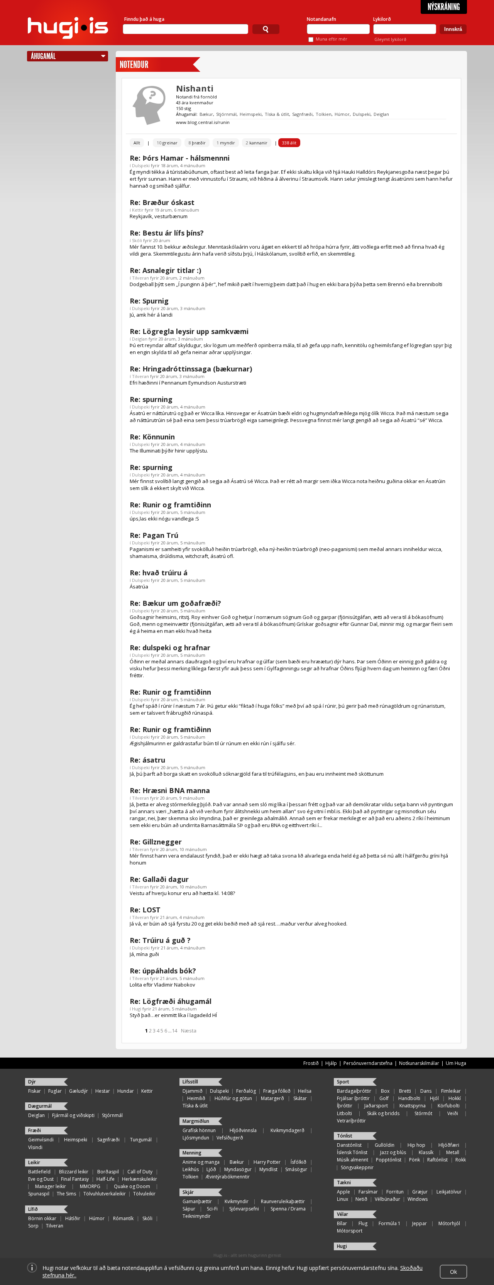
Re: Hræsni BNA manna (170, 790)
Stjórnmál (226, 114)
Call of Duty (139, 1171)
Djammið (193, 1091)
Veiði (452, 1113)
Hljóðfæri (448, 1145)
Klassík (426, 1152)
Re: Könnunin (152, 436)
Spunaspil (38, 1193)
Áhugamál (43, 56)
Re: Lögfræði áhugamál (170, 1001)
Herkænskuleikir (139, 1179)
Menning (192, 1152)
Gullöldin (384, 1145)
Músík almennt (352, 1159)
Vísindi (35, 1147)
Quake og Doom (132, 1186)
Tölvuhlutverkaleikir (104, 1193)
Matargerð (272, 1098)
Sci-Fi (212, 1208)
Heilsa (304, 1091)
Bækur (206, 114)
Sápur (189, 1208)
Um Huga (456, 1063)
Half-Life (105, 1179)
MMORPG (90, 1186)
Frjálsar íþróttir (353, 1098)
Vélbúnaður (387, 1199)
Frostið (311, 1063)
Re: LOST (145, 909)
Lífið (33, 1209)
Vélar (342, 1214)
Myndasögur (238, 1169)
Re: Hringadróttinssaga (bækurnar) (191, 368)
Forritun (395, 1191)
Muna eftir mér (331, 39)
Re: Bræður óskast (162, 202)
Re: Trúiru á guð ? (160, 940)
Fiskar (34, 1091)
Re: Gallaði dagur (159, 879)
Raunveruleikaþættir (283, 1201)
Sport (343, 1081)
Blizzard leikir (73, 1171)
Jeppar (419, 1223)
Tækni (344, 1182)
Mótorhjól (449, 1223)
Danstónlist (349, 1145)
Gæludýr (78, 1091)
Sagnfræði (302, 114)
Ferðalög (246, 1091)
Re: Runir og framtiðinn (170, 504)
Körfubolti (449, 1105)
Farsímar (368, 1191)
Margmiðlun (196, 1121)
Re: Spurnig (149, 300)
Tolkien (324, 114)
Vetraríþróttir (351, 1120)
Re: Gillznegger (156, 841)
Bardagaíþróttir (354, 1091)
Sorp (33, 1225)
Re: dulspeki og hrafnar (170, 647)
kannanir (256, 143)
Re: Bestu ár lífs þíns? (167, 232)
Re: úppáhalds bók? (163, 970)
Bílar (342, 1223)
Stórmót (423, 1113)
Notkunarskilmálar (419, 1063)
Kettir (138, 210)
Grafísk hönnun (199, 1130)
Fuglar (55, 1091)
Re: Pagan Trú (154, 535)
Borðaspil (108, 1171)
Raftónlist (437, 1159)
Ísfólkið (298, 1162)
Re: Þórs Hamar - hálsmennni (180, 158)
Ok (453, 1271)
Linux (342, 1199)
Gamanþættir (197, 1201)
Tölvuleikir (144, 1193)
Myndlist (268, 1169)
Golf (384, 1098)
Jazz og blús (393, 1152)
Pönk (414, 1159)
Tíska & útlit (277, 114)
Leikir (34, 1162)
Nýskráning (444, 7)
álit (289, 143)
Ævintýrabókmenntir (228, 1176)
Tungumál (141, 1139)
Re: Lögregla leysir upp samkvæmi (189, 331)
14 (174, 1030)
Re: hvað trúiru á (159, 572)
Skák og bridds (383, 1113)
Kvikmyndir (237, 1201)
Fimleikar (451, 1091)
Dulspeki (361, 114)
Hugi (136, 1009)
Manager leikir (50, 1186)
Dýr (32, 1081)
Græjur (420, 1191)
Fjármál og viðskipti (73, 1115)
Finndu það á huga (144, 19)
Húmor (342, 114)
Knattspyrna (412, 1105)
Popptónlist (388, 1159)
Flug (363, 1223)
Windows (418, 1199)
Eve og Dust (41, 1179)
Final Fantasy (75, 1179)
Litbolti (344, 1113)
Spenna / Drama (288, 1208)
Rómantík (123, 1218)
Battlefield (39, 1171)
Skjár (188, 1192)
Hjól (434, 1098)
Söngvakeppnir (357, 1167)
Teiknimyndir (197, 1216)
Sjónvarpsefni (244, 1208)
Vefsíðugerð (230, 1137)
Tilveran (140, 278)
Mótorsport (349, 1230)
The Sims (66, 1193)
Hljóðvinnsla (243, 1130)
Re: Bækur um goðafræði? (175, 603)
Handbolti (409, 1098)
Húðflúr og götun (233, 1098)
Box (385, 1091)
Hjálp (331, 1063)
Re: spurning (151, 399)
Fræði (34, 1130)
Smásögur (296, 1169)
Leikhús (191, 1169)
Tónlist (344, 1135)
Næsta (188, 1030)
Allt (137, 143)
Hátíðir (72, 1218)
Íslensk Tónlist (352, 1152)
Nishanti (194, 88)
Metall (452, 1152)
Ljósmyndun (196, 1137)
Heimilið (196, 1098)
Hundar (125, 1091)
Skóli (137, 240)
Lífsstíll (190, 1081)
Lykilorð (382, 19)
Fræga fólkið (277, 1091)
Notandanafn (321, 19)
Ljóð (211, 1169)
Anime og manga (201, 1162)
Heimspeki (251, 114)
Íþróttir (344, 1105)
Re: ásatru (147, 760)
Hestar (102, 1091)
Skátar (300, 1098)
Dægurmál (40, 1106)
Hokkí (454, 1098)
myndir (226, 143)
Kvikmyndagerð (288, 1130)
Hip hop (416, 1145)
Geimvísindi (41, 1139)
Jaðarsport (376, 1105)
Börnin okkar (42, 1218)
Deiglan (381, 114)
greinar (167, 143)
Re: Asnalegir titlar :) (165, 270)
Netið (361, 1199)
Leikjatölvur (449, 1191)
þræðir (197, 143)
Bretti (405, 1091)
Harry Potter (267, 1162)
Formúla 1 (390, 1223)
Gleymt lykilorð (390, 39)
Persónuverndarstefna (367, 1063)
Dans (425, 1091)
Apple (343, 1191)
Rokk (460, 1159)
